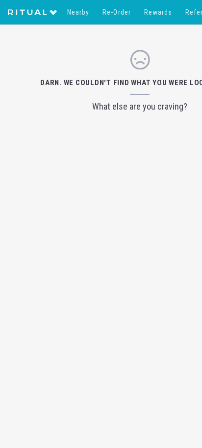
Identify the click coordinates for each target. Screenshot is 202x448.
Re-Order (116, 12)
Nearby (78, 12)
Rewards (158, 12)
